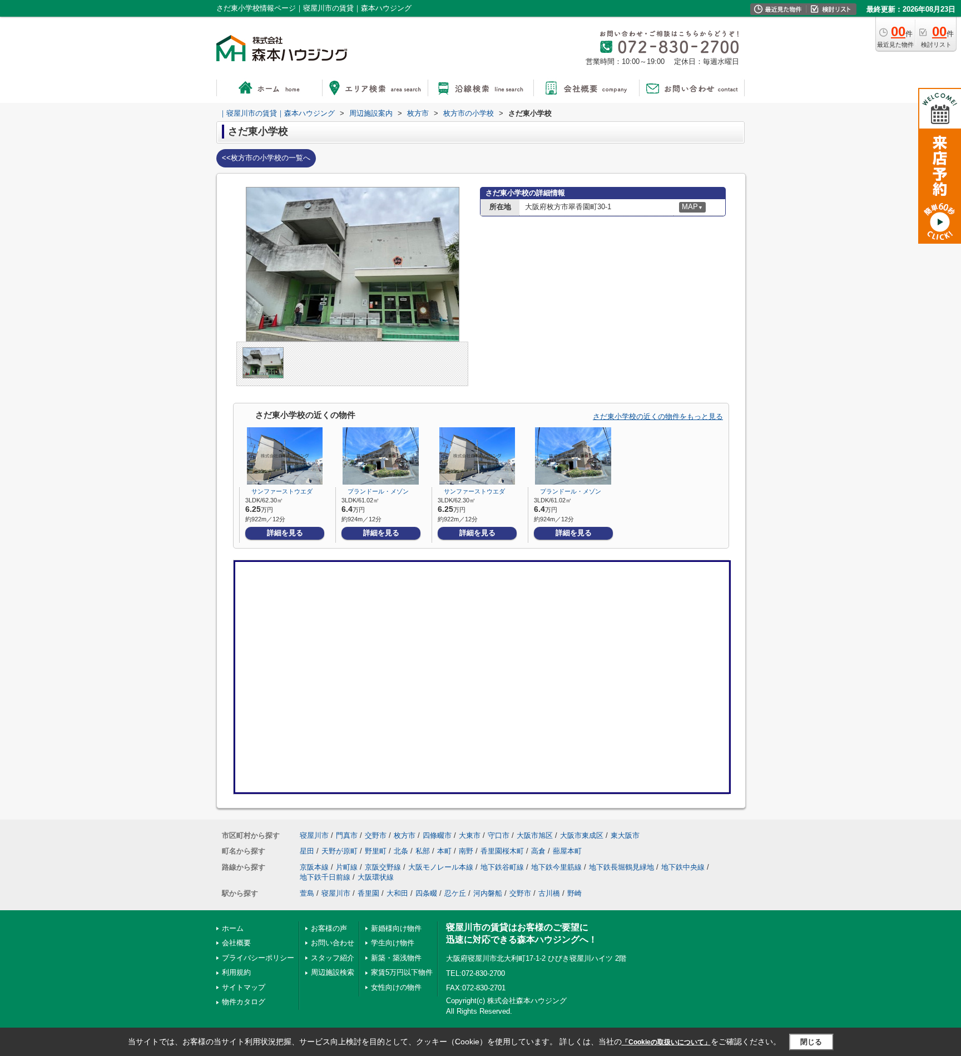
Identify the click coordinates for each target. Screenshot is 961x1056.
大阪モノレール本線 (440, 867)
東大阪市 (625, 835)
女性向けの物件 (396, 987)
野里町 (376, 851)
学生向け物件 (392, 943)
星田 (307, 851)
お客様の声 (329, 928)
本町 (444, 851)
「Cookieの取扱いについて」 (666, 1042)
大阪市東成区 (581, 835)
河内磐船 (487, 893)
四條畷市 (437, 835)
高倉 (538, 851)
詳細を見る (285, 533)
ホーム (233, 928)
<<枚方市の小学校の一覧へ (266, 158)
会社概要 (236, 943)
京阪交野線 (383, 867)
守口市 (498, 835)
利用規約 (236, 972)
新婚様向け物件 (396, 928)
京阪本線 (314, 867)
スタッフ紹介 (332, 958)
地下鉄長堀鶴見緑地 (621, 867)
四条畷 (426, 893)
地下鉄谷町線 (502, 867)
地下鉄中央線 (683, 867)
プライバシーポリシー (258, 958)
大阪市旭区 (535, 835)
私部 (422, 851)
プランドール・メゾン (375, 491)
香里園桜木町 (502, 851)
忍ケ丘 (455, 893)
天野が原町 (339, 851)
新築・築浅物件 (396, 958)
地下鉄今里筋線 (556, 867)
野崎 (574, 893)
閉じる (811, 1042)
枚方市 (404, 835)
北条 (401, 851)
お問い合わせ (332, 943)
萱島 (307, 893)
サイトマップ (243, 987)
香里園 (368, 893)
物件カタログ (243, 1002)
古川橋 (549, 893)
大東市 (470, 835)
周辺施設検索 (332, 972)
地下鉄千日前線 (325, 877)
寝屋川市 (314, 835)
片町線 (347, 867)
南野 (466, 851)
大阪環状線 (376, 877)
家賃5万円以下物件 (402, 972)
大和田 (397, 893)
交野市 (376, 835)
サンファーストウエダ (279, 491)
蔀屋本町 (567, 851)
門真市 (347, 835)
